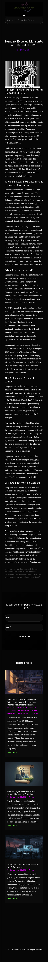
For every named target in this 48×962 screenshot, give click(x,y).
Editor (12, 797)
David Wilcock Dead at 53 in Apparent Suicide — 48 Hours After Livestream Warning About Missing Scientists (22, 702)
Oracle (12, 708)
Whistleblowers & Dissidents (25, 713)
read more (12, 752)
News (29, 50)
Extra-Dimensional (29, 710)
